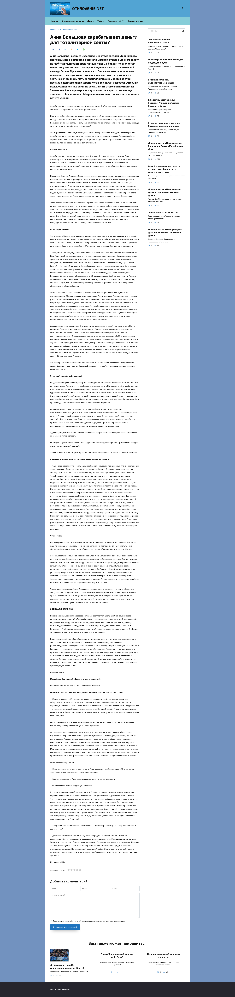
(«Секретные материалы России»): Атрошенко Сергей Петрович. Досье (163, 102)
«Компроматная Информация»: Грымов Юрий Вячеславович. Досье (165, 192)
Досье (90, 21)
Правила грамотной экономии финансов (163, 955)
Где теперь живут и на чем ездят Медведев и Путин (165, 61)
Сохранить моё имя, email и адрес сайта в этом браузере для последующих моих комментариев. (89, 921)
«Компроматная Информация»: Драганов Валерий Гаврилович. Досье (165, 232)
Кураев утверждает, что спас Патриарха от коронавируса (164, 124)
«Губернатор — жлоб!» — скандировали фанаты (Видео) (67, 966)
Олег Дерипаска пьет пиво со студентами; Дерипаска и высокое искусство (164, 169)
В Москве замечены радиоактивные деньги (161, 81)
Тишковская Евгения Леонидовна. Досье (159, 41)
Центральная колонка (73, 21)
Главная (54, 21)
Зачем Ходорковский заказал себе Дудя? (117, 955)
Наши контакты (135, 21)
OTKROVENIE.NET (88, 8)
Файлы (100, 21)
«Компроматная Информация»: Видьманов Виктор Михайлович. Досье (165, 146)
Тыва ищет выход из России (163, 212)
